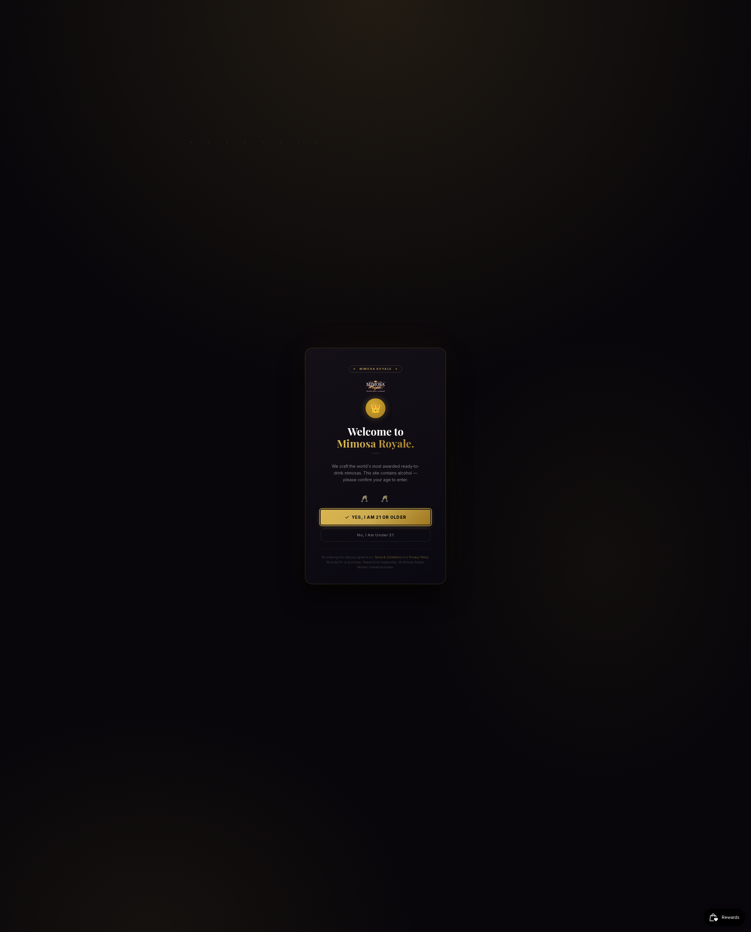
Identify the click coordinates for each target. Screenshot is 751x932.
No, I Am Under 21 (375, 535)
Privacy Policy (419, 557)
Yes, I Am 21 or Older (379, 517)
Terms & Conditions (388, 557)
